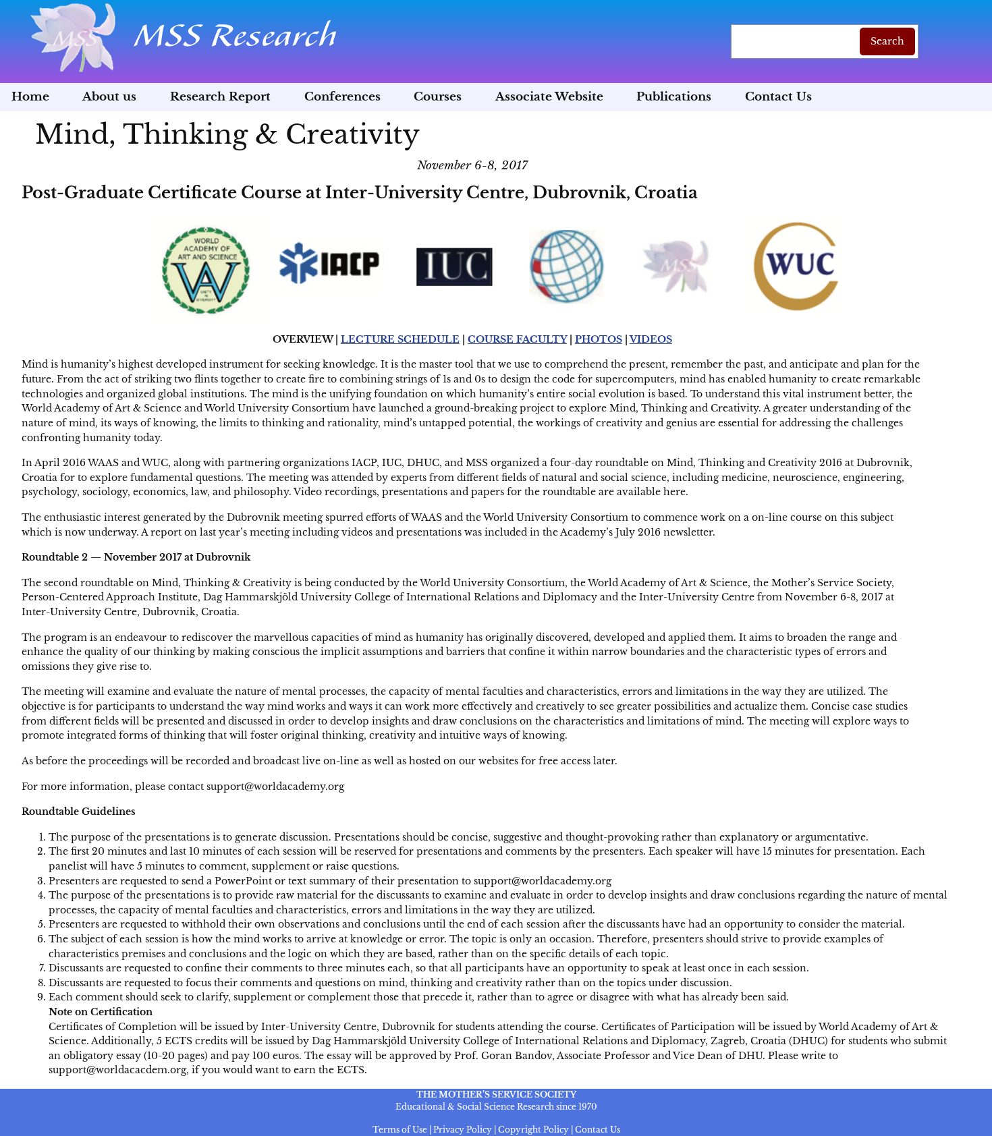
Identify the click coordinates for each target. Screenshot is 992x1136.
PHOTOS (598, 339)
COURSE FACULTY (517, 339)
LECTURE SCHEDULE (400, 339)
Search (887, 41)
